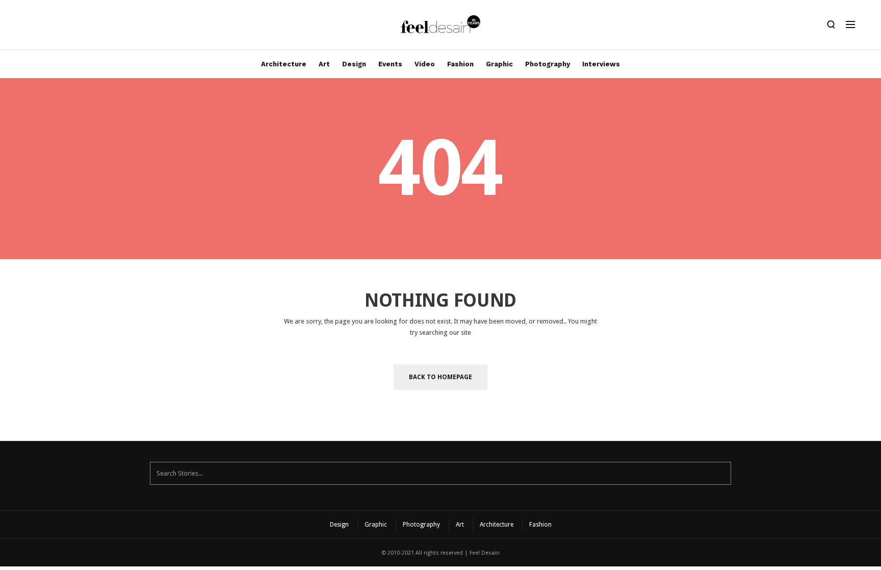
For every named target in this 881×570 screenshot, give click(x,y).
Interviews (601, 64)
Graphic (499, 64)
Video (424, 64)
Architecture (283, 64)
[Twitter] (61, 27)
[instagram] (27, 27)
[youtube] (79, 27)
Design (354, 64)
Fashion (460, 64)
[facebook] (44, 27)
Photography (547, 64)
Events (390, 64)
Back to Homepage (440, 377)
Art (324, 64)
